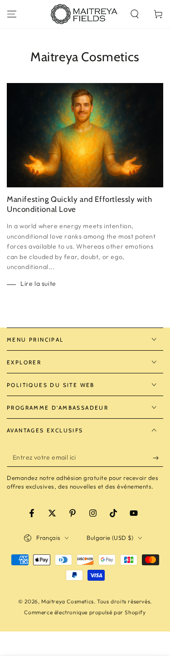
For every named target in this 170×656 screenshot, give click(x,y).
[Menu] (12, 14)
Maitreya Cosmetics (67, 601)
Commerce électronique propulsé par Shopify (85, 612)
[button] (134, 14)
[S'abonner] (158, 458)
